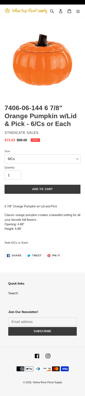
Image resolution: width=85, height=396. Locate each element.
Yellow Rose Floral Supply (47, 382)
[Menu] (78, 11)
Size (7, 151)
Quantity (10, 167)
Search (13, 293)
